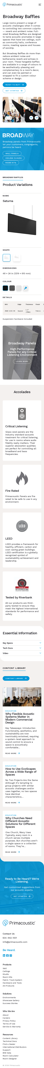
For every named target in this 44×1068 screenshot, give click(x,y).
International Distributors (14, 1047)
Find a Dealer (9, 1044)
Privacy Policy (9, 1021)
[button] (22, 642)
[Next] (31, 118)
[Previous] (37, 118)
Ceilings (6, 971)
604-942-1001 (10, 938)
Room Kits (11, 163)
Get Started (12, 91)
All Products (8, 986)
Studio (6, 974)
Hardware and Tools (12, 983)
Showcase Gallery (11, 1000)
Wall (5, 968)
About (5, 1015)
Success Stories (10, 1003)
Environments (9, 997)
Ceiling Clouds (14, 158)
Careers (6, 1018)
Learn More (22, 361)
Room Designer (10, 1058)
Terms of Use (9, 1024)
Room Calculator (11, 1056)
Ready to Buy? (13, 85)
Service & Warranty (12, 1026)
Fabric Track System (12, 980)
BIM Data (7, 1053)
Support (6, 1050)
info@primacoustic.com (15, 942)
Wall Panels (12, 153)
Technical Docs (10, 1041)
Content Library (14, 678)
